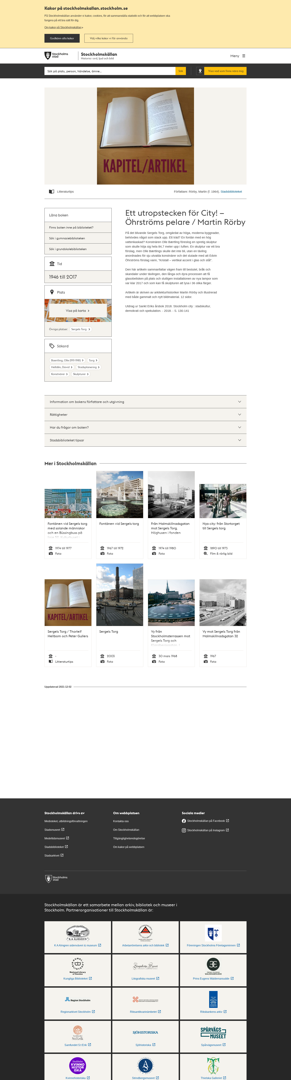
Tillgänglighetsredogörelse (129, 838)
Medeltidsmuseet (54, 838)
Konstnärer (58, 374)
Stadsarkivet (51, 855)
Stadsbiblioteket (231, 191)
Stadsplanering (87, 367)
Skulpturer (79, 374)
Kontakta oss (121, 821)
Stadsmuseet (52, 829)
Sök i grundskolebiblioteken (68, 249)
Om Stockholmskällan (126, 829)
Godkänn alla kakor (62, 38)
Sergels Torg (79, 329)
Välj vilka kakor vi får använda (108, 38)
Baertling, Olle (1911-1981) (66, 360)
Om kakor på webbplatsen (128, 847)
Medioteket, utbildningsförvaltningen (66, 821)
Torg (91, 360)
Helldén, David (60, 367)
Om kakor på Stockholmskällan (63, 27)
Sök (181, 71)
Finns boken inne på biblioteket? (71, 227)
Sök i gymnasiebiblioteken (67, 238)
